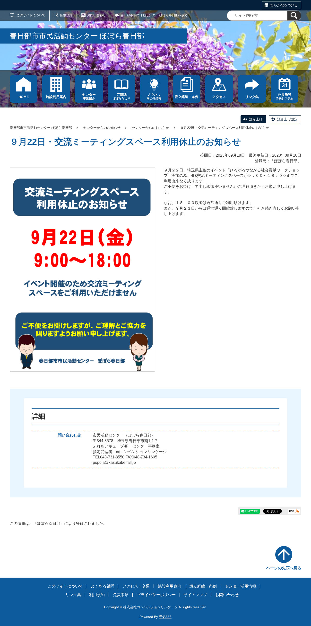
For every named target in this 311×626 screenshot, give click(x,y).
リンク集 (73, 595)
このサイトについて (31, 15)
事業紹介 (89, 96)
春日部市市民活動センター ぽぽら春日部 (41, 128)
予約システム (284, 96)
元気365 (165, 617)
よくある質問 (102, 586)
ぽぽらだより (121, 96)
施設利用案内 (169, 586)
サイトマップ (195, 595)
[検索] (294, 15)
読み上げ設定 (287, 119)
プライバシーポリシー (156, 595)
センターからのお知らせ (102, 128)
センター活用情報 (240, 586)
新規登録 (66, 15)
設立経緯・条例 (203, 586)
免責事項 (121, 595)
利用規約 (97, 595)
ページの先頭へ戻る (283, 568)
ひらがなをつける (284, 5)
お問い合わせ (96, 15)
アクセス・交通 (136, 586)
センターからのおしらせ (150, 128)
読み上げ (256, 119)
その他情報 (154, 96)
